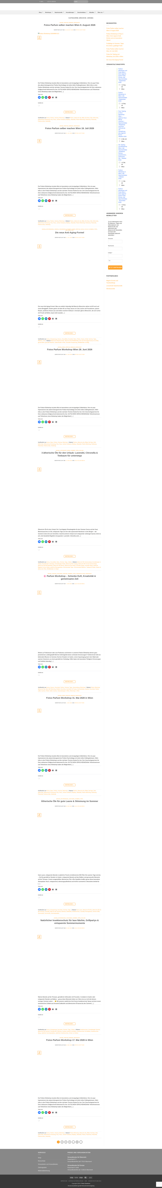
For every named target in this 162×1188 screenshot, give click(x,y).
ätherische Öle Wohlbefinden (72, 340)
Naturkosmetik (58, 12)
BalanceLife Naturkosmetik (57, 340)
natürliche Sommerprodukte (48, 1033)
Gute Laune (79, 909)
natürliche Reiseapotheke (56, 567)
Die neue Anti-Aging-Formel (69, 232)
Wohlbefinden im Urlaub (52, 569)
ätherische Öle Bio (87, 909)
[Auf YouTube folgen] (116, 1)
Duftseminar (41, 119)
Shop (40, 12)
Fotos (54, 119)
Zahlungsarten (42, 1167)
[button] (120, 2)
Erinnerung (47, 119)
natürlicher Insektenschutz (62, 1033)
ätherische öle (77, 117)
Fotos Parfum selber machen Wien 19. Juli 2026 (69, 128)
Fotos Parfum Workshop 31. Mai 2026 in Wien (69, 698)
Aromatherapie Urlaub (60, 563)
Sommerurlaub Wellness (80, 567)
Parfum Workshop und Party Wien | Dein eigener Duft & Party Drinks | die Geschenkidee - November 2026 (122, 195)
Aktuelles (91, 12)
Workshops (48, 12)
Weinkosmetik (110, 288)
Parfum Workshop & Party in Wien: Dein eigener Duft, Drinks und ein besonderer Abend (114, 37)
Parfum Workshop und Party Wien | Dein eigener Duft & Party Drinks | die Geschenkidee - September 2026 (122, 75)
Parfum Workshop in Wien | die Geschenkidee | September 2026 (122, 97)
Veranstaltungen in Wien (63, 690)
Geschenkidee (80, 689)
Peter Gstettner (80, 29)
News (73, 229)
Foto (51, 119)
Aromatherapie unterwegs (48, 563)
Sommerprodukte (55, 913)
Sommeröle (47, 913)
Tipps (95, 229)
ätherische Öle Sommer (43, 1031)
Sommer (91, 229)
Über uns (100, 12)
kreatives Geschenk (90, 689)
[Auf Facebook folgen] (111, 1)
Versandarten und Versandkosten (48, 1164)
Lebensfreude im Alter (60, 342)
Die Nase (87, 117)
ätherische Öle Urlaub (70, 565)
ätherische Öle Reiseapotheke (45, 565)
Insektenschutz (76, 911)
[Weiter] (80, 1142)
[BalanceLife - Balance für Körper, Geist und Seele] (81, 6)
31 (77, 1142)
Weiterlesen (69, 112)
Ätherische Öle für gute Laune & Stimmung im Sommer (69, 801)
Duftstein (63, 911)
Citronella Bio (53, 1031)
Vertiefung (47, 121)
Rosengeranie (88, 911)
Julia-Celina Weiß (80, 460)
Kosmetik (69, 229)
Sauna (82, 229)
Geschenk (59, 573)
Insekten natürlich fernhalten (69, 1031)
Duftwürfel (68, 911)
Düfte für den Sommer (55, 911)
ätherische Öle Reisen (58, 565)
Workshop (77, 22)
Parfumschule (41, 121)
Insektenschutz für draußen (83, 1031)
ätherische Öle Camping (72, 563)
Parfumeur (88, 119)
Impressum (64, 1181)
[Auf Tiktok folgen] (114, 1)
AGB (86, 1181)
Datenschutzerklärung (75, 1181)
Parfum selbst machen (51, 690)
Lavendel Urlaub (89, 565)
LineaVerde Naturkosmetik (114, 285)
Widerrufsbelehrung (44, 1170)
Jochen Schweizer (61, 119)
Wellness (68, 230)
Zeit (73, 230)
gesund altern (41, 342)
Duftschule (95, 117)
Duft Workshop (52, 689)
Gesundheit (62, 229)
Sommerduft (41, 913)
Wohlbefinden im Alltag (83, 342)
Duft (91, 117)
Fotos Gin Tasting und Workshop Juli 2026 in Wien (114, 55)
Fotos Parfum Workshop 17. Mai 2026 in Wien (69, 1040)
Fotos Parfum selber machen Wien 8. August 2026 (69, 25)
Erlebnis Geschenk (61, 689)
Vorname (110, 238)
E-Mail (110, 252)
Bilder (83, 117)
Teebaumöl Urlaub (90, 567)
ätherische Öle (41, 689)
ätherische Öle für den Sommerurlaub (87, 563)
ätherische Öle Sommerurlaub (84, 562)
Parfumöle (93, 119)
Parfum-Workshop (80, 119)
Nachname (111, 245)
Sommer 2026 (96, 911)
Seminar (71, 22)
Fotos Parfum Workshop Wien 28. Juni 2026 (69, 349)
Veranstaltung (80, 573)
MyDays (68, 119)
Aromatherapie (70, 12)
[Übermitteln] (87, 1)
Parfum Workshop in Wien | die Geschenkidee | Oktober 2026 (122, 174)
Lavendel (82, 911)
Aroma (61, 22)
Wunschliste (41, 1161)
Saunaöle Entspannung (71, 342)
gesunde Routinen (49, 342)
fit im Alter (95, 340)
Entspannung (50, 229)
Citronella (47, 911)
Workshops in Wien (74, 690)
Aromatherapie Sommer (94, 1029)
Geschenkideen (81, 12)
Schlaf (87, 229)
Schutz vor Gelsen (73, 1033)
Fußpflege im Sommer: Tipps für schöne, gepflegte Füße (115, 44)
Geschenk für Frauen (71, 689)
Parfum (66, 22)
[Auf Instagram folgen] (112, 1)
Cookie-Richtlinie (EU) (94, 1181)
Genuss (57, 229)
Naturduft (73, 119)
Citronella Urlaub (80, 565)
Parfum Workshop (95, 687)
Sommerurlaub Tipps (68, 567)
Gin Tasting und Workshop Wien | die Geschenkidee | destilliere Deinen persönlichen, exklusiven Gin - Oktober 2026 (122, 152)
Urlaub (81, 450)
